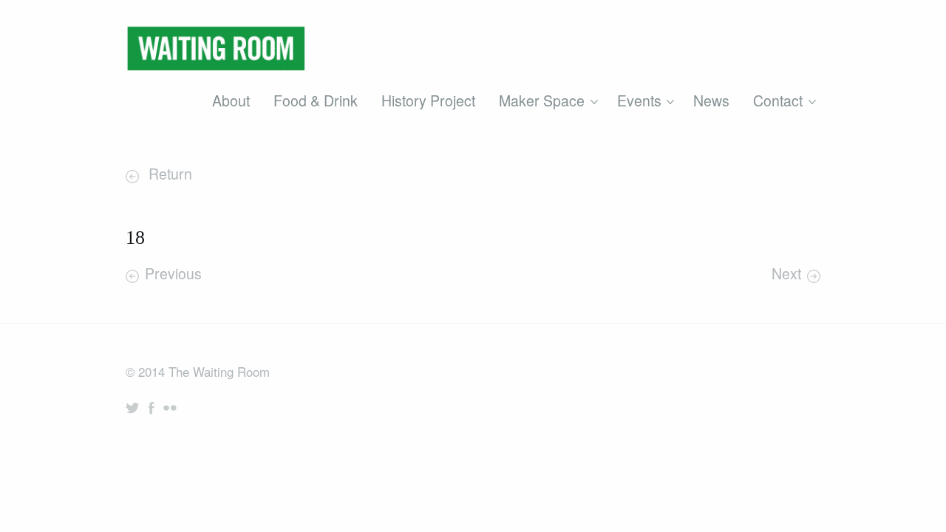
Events (639, 100)
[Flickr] (170, 408)
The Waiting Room (219, 372)
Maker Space (542, 100)
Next (786, 273)
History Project (428, 100)
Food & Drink (315, 100)
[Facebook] (151, 408)
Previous (173, 273)
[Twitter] (132, 408)
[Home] (216, 53)
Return (168, 173)
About (231, 100)
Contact (778, 100)
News (711, 100)
